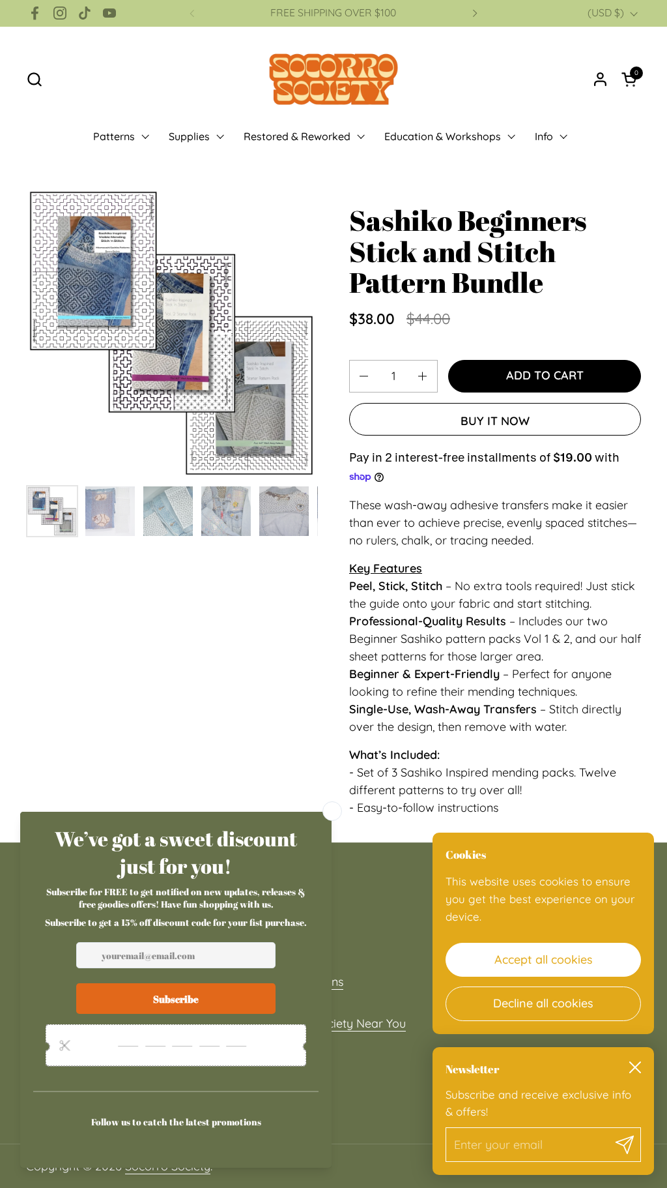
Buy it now (495, 420)
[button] (34, 79)
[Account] (600, 79)
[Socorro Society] (333, 78)
